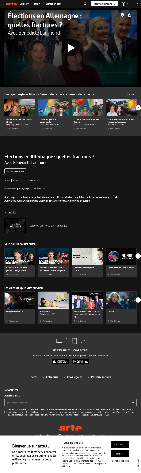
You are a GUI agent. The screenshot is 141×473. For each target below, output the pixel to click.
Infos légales (74, 377)
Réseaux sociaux (101, 377)
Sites (34, 377)
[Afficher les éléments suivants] (138, 107)
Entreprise (52, 377)
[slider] (70, 75)
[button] (85, 4)
